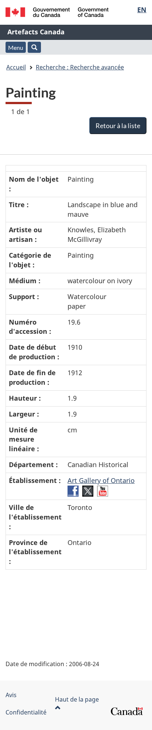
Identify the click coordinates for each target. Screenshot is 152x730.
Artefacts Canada (36, 31)
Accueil (16, 67)
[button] (34, 47)
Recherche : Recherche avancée (80, 67)
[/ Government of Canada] (57, 12)
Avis (11, 695)
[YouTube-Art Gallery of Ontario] (102, 490)
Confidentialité (26, 712)
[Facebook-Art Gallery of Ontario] (73, 490)
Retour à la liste (118, 125)
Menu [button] (15, 47)
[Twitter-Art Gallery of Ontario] (87, 490)
